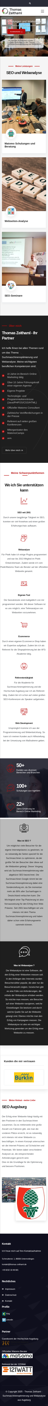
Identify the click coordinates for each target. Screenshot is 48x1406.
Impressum (10, 1289)
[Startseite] (12, 11)
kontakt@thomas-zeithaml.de (14, 1264)
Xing (8, 1313)
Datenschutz (11, 1295)
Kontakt (8, 1301)
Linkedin (9, 1320)
